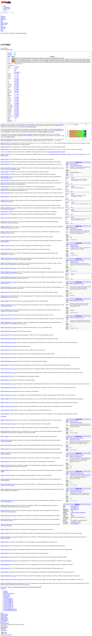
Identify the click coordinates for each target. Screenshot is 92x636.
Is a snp (5, 590)
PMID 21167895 (5, 402)
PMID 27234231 (5, 533)
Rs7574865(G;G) (75, 506)
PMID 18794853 (5, 268)
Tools (2, 612)
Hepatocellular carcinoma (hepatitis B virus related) (80, 474)
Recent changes (4, 23)
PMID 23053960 (73, 421)
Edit (1, 29)
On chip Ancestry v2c (8, 605)
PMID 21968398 (5, 226)
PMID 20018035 (5, 357)
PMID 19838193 (73, 227)
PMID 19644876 (5, 186)
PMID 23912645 (5, 427)
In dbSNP (5, 592)
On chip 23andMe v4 (8, 602)
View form (3, 28)
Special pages (4, 616)
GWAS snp (78, 162)
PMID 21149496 (5, 398)
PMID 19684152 (5, 196)
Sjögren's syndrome (26, 134)
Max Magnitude (9, 120)
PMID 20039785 (5, 189)
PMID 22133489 (5, 231)
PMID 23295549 (5, 461)
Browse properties (5, 623)
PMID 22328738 (5, 445)
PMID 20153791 (5, 365)
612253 (72, 177)
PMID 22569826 (5, 413)
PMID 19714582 (5, 180)
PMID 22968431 (5, 457)
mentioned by (17, 72)
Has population (6, 596)
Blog (2, 21)
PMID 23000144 (73, 438)
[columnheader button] (13, 56)
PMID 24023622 (5, 431)
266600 (72, 209)
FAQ (2, 20)
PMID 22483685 (5, 240)
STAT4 (15, 68)
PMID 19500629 (5, 164)
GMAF (9, 117)
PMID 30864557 (5, 572)
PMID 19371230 (5, 315)
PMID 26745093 (5, 524)
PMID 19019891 (5, 277)
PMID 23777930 (5, 475)
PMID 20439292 (5, 380)
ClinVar (77, 504)
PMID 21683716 (5, 221)
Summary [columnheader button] (52, 56)
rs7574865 (16, 73)
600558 (72, 217)
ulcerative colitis (70, 154)
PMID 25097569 (5, 484)
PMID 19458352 (5, 327)
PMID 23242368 (73, 473)
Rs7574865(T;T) (74, 509)
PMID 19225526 (5, 296)
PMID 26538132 (5, 519)
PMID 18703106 (5, 149)
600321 (72, 193)
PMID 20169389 (32, 126)
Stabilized (9, 54)
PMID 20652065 (5, 391)
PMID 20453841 (74, 244)
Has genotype (6, 594)
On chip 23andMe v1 (8, 598)
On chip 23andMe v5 (8, 603)
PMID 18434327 (5, 258)
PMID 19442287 (5, 318)
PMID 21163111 (4, 211)
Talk (4, 6)
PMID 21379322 (5, 406)
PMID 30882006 (5, 575)
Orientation (9, 53)
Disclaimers (3, 628)
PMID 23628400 (5, 470)
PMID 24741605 (5, 489)
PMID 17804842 (43, 131)
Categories (3, 588)
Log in (4, 9)
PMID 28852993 (5, 553)
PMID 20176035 (5, 200)
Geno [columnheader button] (8, 56)
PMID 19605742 (5, 335)
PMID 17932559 (5, 249)
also (72, 183)
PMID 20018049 (5, 361)
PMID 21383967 (73, 283)
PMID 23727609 (5, 420)
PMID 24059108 (5, 440)
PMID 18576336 (5, 146)
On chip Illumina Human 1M (10, 610)
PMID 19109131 (5, 282)
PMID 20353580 (5, 372)
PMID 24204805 (5, 479)
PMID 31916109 (5, 583)
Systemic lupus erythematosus (76, 165)
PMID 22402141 (5, 449)
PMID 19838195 (5, 342)
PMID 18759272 (5, 154)
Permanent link (4, 619)
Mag (13, 56)
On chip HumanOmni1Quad (9, 609)
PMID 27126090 (5, 529)
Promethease (3, 19)
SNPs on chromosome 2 (8, 593)
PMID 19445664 (5, 322)
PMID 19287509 (5, 304)
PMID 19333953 (5, 309)
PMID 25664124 (5, 500)
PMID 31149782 (5, 579)
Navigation (3, 16)
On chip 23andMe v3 (8, 601)
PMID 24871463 (73, 490)
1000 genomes (9, 94)
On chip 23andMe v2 (8, 600)
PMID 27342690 (5, 537)
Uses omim (6, 597)
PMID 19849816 (5, 346)
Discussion (3, 26)
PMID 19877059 (5, 192)
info (72, 514)
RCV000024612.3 (75, 523)
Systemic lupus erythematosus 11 (78, 512)
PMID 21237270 (5, 214)
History (2, 30)
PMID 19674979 (5, 338)
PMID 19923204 (5, 350)
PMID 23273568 (73, 454)
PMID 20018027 (5, 353)
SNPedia (3, 17)
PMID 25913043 (5, 510)
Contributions (6, 7)
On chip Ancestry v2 (8, 607)
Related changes (4, 615)
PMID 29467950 (5, 560)
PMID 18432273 (5, 253)
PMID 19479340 (5, 161)
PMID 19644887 (5, 176)
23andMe (9, 109)
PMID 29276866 (5, 557)
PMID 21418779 (5, 217)
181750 (72, 274)
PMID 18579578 (5, 263)
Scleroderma (3, 416)
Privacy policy (4, 625)
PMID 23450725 (5, 465)
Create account (6, 8)
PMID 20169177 (5, 368)
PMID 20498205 (5, 207)
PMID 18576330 (5, 143)
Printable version (4, 618)
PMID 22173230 (5, 236)
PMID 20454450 (5, 387)
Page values (3, 621)
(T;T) (8, 61)
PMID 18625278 (61, 151)
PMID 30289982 (5, 564)
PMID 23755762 (5, 423)
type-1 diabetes (40, 149)
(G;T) (8, 60)
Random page (4, 24)
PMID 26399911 (5, 515)
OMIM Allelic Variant (76, 522)
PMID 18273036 (10, 137)
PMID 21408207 (73, 300)
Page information (4, 620)
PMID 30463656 (5, 568)
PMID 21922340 (5, 410)
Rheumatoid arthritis (74, 246)
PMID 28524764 (5, 545)
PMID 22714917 (5, 245)
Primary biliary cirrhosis (75, 439)
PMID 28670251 (5, 549)
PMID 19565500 (5, 168)
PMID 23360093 (5, 436)
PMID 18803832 (5, 272)
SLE (13, 125)
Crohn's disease (62, 154)
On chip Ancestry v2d (8, 606)
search (11, 49)
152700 (72, 202)
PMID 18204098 (73, 164)
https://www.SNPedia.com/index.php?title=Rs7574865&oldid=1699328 (24, 587)
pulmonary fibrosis (8, 178)
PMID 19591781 (5, 331)
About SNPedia (4, 627)
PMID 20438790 (5, 205)
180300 (72, 186)
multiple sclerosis (4, 155)
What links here (4, 614)
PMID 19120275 (5, 292)
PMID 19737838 (5, 182)
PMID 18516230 (5, 139)
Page (2, 25)
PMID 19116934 (5, 287)
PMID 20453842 (73, 260)
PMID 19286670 (5, 301)
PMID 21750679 (73, 317)
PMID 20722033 (5, 395)
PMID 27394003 (5, 542)
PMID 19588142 (5, 174)
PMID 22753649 (5, 452)
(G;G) (8, 58)
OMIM (67, 177)
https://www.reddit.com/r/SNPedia (18, 33)
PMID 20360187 (5, 376)
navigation (6, 49)
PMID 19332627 (5, 159)
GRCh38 (16, 63)
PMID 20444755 (5, 383)
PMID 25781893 (5, 505)
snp (15, 70)
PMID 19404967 (5, 171)
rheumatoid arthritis (57, 129)
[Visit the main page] (6, 3)
